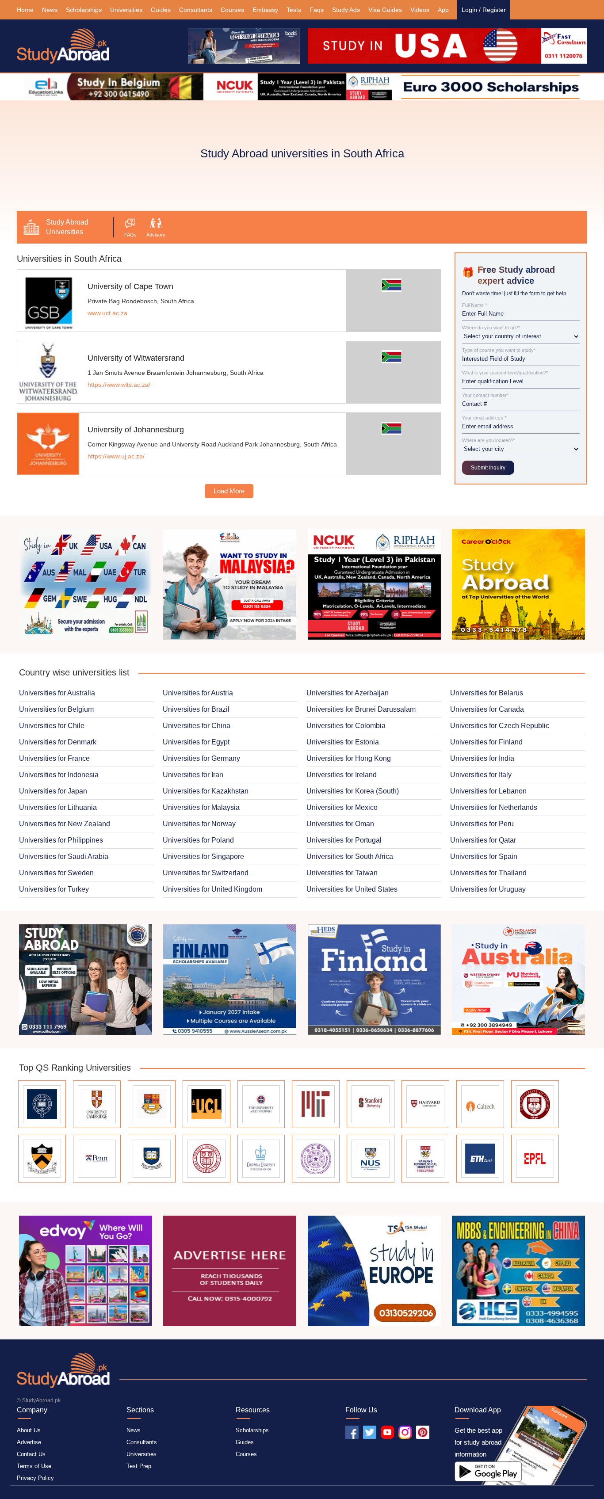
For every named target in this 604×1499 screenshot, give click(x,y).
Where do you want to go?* (491, 327)
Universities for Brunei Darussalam (361, 709)
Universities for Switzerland (205, 873)
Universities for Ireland (341, 774)
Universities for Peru (482, 824)
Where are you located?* (488, 440)
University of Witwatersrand (136, 358)
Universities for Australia (57, 693)
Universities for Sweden (56, 873)
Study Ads (346, 9)
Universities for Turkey (54, 889)
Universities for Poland (198, 840)
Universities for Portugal (344, 840)
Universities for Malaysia (201, 807)
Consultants (195, 9)
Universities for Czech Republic (499, 725)
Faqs (317, 9)
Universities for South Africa (349, 856)
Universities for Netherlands (493, 807)
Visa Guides (385, 9)
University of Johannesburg (136, 429)
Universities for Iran (193, 774)
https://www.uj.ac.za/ (116, 456)
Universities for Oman (340, 824)
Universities (126, 9)
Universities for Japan (53, 791)
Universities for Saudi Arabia (63, 856)
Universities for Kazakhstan (205, 791)
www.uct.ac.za (107, 313)
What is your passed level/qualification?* (505, 372)
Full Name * (474, 305)
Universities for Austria (198, 693)
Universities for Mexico (342, 807)
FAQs (130, 234)
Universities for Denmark (57, 742)
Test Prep (138, 1466)
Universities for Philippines (61, 840)
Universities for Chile (51, 725)
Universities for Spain (483, 856)
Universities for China (196, 725)
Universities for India (482, 758)
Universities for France (54, 758)
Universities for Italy (481, 774)
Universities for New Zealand (64, 824)
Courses (232, 9)
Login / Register (484, 9)
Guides (161, 9)
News (49, 9)
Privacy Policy (35, 1478)
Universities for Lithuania (58, 807)
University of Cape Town (130, 286)
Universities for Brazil (196, 709)
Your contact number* (485, 395)
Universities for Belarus (486, 693)
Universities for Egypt (196, 742)
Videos (419, 9)
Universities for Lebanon (488, 791)
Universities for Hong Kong (348, 758)
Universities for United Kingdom (212, 889)
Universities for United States (352, 889)
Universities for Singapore (203, 856)
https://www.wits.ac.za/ (119, 384)
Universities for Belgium (56, 709)
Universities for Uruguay (488, 889)
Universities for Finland (486, 742)
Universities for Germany (201, 758)
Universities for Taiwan (342, 873)
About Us (29, 1430)
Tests (294, 9)
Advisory (155, 234)
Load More (229, 491)
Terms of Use (34, 1466)
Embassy (265, 9)
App (443, 9)
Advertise (29, 1442)
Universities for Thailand (488, 873)
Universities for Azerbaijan (347, 693)
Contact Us (31, 1454)
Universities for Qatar (483, 840)
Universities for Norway (199, 824)
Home (25, 9)
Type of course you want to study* (498, 350)
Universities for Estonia (342, 742)
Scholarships (84, 9)
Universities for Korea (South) (352, 791)
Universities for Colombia (346, 725)
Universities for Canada (487, 709)
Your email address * (484, 418)
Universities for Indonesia (59, 774)
